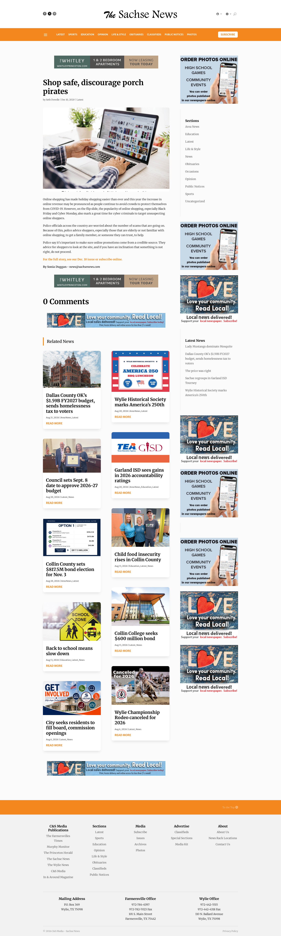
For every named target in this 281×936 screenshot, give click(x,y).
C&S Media (58, 871)
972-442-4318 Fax (209, 909)
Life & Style (119, 34)
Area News (66, 417)
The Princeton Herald (58, 853)
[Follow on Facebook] (45, 13)
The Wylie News (58, 865)
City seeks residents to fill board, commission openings (70, 728)
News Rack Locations (223, 838)
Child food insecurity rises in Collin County (138, 556)
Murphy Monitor (58, 847)
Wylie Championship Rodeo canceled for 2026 (137, 718)
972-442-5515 (209, 904)
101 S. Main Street (140, 914)
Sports (72, 34)
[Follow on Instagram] (54, 13)
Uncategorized (195, 201)
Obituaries (136, 34)
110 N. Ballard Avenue (209, 914)
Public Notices (174, 34)
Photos (192, 34)
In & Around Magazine (58, 877)
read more (54, 423)
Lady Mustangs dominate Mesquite (208, 346)
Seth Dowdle (52, 99)
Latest (60, 34)
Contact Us (223, 844)
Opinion (103, 34)
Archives (140, 844)
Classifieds (154, 34)
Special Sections (181, 838)
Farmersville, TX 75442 (140, 919)
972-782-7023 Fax (140, 909)
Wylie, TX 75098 (72, 909)
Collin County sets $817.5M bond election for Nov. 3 (70, 569)
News (71, 497)
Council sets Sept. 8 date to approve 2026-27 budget (72, 485)
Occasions (192, 171)
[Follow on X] (49, 13)
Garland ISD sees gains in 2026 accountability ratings (139, 475)
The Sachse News (58, 859)
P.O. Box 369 (72, 904)
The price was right (198, 371)
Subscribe (228, 34)
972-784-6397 (141, 904)
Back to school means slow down (69, 650)
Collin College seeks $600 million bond (136, 636)
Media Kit (181, 844)
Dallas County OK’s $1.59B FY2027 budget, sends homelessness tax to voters (70, 403)
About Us (223, 832)
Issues (140, 838)
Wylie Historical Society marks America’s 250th (140, 402)
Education (87, 34)
